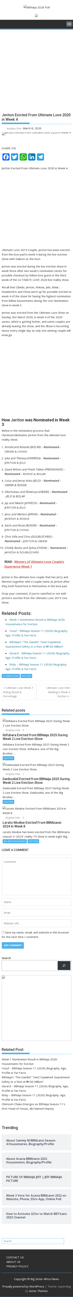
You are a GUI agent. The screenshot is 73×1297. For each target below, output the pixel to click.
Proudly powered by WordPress (23, 1286)
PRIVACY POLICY (17, 1266)
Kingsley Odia (14, 128)
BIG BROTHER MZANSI (15, 841)
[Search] (64, 965)
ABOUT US (13, 1262)
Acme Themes (38, 1291)
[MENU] (69, 23)
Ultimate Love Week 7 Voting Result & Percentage (18, 692)
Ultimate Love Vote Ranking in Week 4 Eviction (58, 692)
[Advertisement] (36, 72)
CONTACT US (15, 1257)
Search (6, 958)
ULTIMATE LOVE (11, 675)
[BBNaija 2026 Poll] (5, 25)
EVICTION (26, 675)
